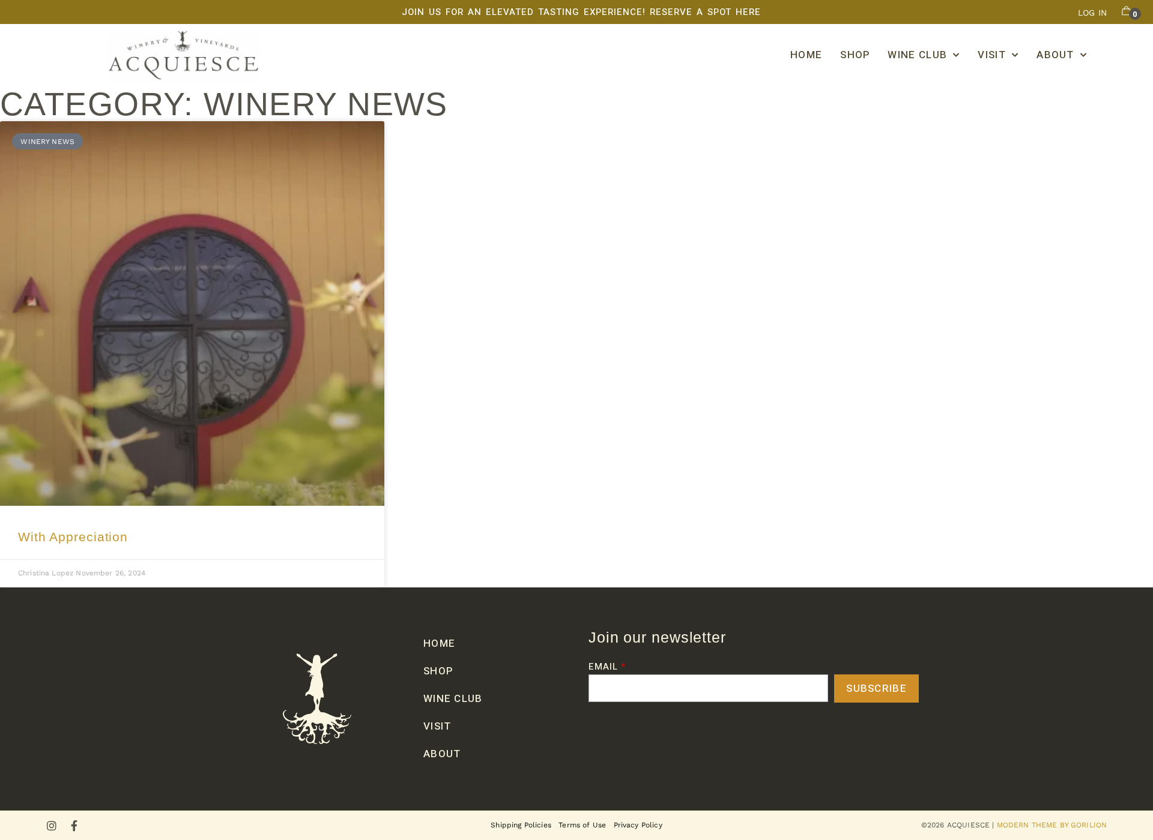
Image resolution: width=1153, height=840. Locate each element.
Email (603, 667)
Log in (1092, 12)
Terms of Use (582, 825)
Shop (855, 54)
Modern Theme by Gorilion (1052, 825)
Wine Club (917, 54)
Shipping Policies (521, 825)
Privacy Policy (638, 825)
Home (806, 54)
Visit (992, 54)
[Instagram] (51, 825)
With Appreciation (73, 537)
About (1055, 54)
